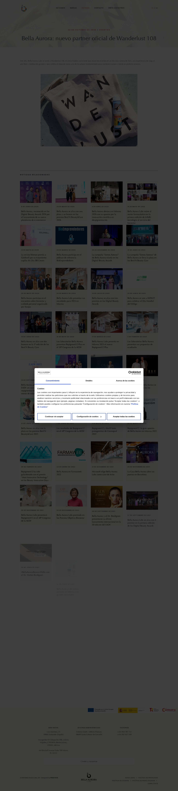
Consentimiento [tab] (52, 381)
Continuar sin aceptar (54, 416)
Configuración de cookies (87, 416)
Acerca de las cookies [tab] (125, 381)
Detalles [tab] (89, 381)
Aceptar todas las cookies (124, 416)
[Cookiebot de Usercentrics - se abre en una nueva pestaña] (130, 373)
